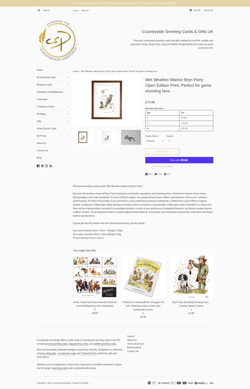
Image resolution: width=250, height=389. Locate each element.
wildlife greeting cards (105, 344)
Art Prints (53, 136)
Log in (76, 10)
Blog (39, 157)
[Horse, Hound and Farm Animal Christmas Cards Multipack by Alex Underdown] (95, 277)
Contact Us (42, 150)
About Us (41, 143)
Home (40, 70)
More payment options (162, 166)
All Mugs (53, 114)
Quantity (169, 136)
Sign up (85, 10)
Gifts (53, 121)
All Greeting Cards (53, 77)
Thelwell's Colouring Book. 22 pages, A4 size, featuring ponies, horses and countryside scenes (143, 306)
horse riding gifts (47, 353)
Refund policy (134, 347)
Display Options (152, 136)
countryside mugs (67, 353)
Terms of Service (135, 344)
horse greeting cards (57, 344)
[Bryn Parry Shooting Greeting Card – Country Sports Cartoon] (191, 277)
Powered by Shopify (80, 383)
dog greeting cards (78, 344)
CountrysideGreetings (62, 383)
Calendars (42, 99)
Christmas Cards (53, 106)
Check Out (208, 10)
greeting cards (60, 368)
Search (131, 336)
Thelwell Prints (88, 353)
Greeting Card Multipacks (50, 92)
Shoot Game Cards (46, 128)
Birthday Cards (53, 85)
